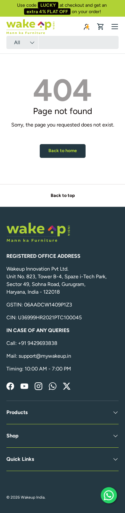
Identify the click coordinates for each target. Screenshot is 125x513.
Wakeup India (33, 497)
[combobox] (62, 42)
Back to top (63, 195)
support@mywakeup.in (45, 356)
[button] (101, 27)
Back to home (62, 150)
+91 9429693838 (37, 343)
